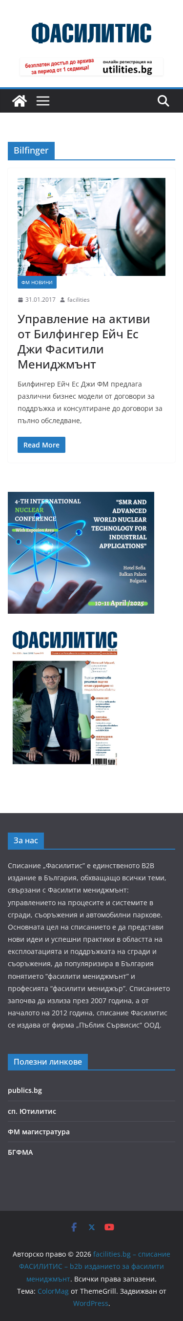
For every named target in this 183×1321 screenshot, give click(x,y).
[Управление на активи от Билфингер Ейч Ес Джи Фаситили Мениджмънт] (91, 227)
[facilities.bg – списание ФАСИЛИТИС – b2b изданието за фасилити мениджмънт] (19, 101)
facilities (78, 299)
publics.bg (25, 1090)
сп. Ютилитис (32, 1111)
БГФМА (20, 1152)
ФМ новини (37, 282)
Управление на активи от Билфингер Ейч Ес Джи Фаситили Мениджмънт (84, 341)
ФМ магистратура (39, 1131)
